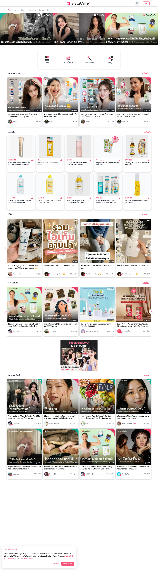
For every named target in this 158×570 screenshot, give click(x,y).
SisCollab (50, 10)
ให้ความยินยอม (67, 564)
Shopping (32, 10)
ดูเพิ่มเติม (145, 73)
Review (41, 10)
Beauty (15, 10)
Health (23, 10)
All (9, 10)
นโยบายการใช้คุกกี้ (26, 558)
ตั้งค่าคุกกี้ (56, 564)
